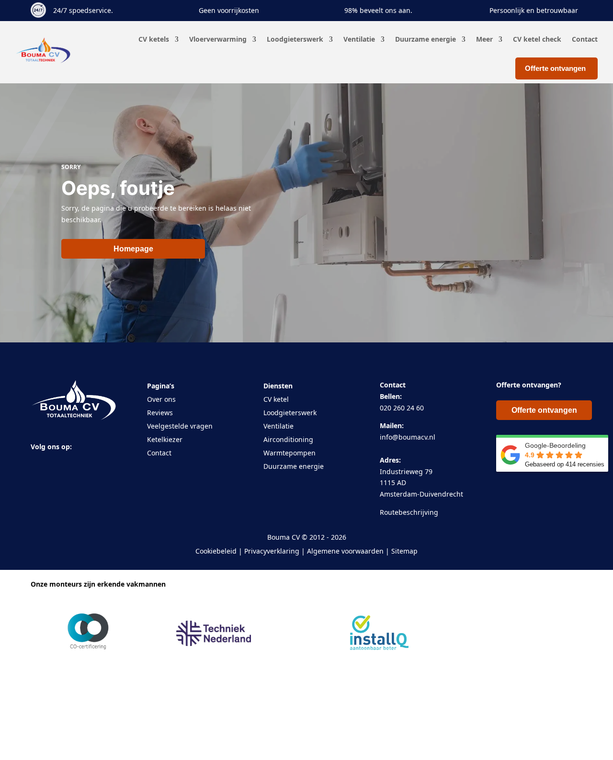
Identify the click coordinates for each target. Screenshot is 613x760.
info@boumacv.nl (407, 437)
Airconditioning (288, 439)
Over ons (161, 399)
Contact (585, 39)
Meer (484, 39)
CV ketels (153, 39)
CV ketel (276, 399)
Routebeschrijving (409, 512)
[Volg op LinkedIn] (76, 464)
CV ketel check (537, 39)
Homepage (133, 249)
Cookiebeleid (216, 551)
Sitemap (404, 551)
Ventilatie (359, 39)
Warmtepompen (289, 452)
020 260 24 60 (402, 407)
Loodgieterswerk (295, 39)
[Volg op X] (57, 464)
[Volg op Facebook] (38, 464)
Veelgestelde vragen (180, 426)
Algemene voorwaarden (345, 551)
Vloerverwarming (218, 39)
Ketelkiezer (164, 439)
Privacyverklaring (271, 551)
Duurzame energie (425, 39)
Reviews (160, 412)
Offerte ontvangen (544, 410)
